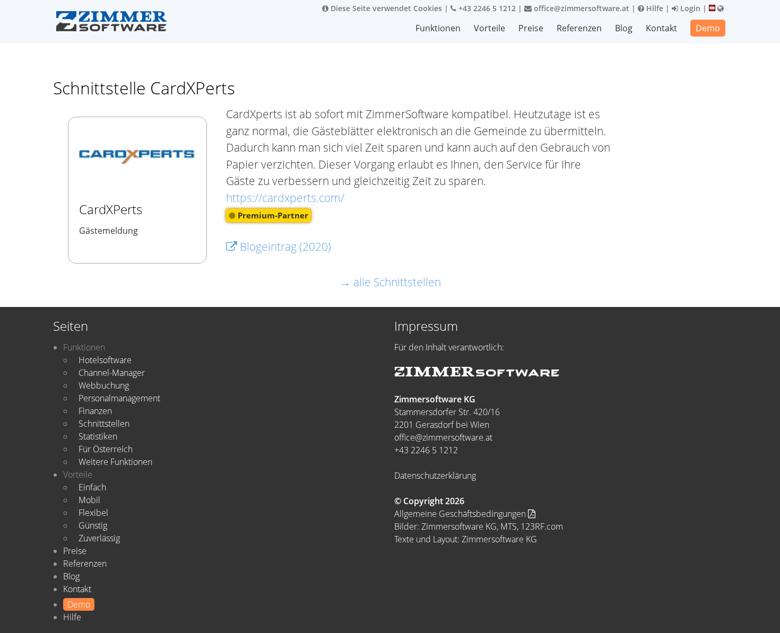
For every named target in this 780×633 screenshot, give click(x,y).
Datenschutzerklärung (435, 475)
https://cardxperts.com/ (285, 197)
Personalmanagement (119, 398)
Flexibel (93, 512)
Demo (708, 28)
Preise (530, 28)
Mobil (89, 500)
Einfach (92, 487)
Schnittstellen (104, 423)
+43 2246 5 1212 (486, 8)
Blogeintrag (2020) (284, 246)
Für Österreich (106, 449)
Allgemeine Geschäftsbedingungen (461, 514)
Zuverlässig (99, 538)
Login (689, 8)
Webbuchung (104, 385)
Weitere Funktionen (115, 462)
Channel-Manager (112, 373)
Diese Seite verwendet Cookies (385, 8)
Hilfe (653, 8)
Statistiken (98, 436)
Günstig (93, 525)
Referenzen (579, 28)
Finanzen (95, 411)
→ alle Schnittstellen (390, 282)
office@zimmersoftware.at (580, 8)
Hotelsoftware (105, 360)
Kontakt (661, 28)
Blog (623, 28)
